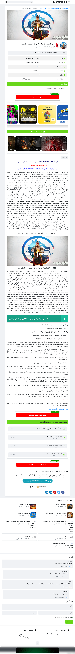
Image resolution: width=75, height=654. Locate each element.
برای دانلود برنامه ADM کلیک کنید (58, 409)
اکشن (40, 8)
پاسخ (70, 567)
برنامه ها (49, 634)
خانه (62, 634)
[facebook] (62, 492)
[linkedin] (50, 492)
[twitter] (58, 492)
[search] (6, 2)
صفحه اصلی (64, 8)
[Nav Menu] (69, 2)
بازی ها (47, 8)
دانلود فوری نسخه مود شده (37, 97)
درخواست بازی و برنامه (24, 636)
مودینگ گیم (27, 638)
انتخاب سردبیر (55, 8)
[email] (46, 492)
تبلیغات (20, 634)
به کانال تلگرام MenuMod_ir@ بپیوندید (36, 481)
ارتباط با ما (28, 634)
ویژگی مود (64, 84)
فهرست (64, 157)
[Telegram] (37, 643)
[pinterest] (54, 492)
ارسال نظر (69, 622)
